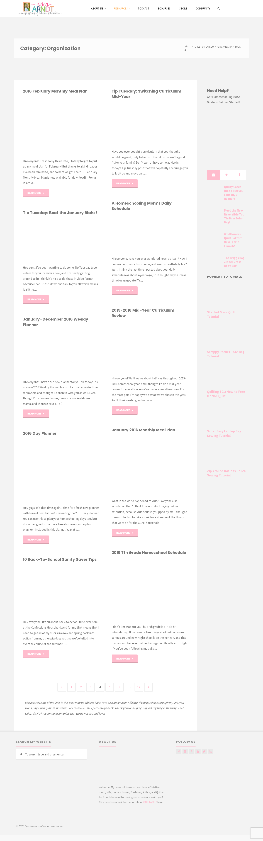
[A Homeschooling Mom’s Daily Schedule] (169, 234)
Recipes (114, 450)
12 (138, 687)
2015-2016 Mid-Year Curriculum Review (143, 312)
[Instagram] (185, 751)
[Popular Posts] (226, 175)
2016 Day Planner (40, 433)
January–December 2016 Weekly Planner (55, 321)
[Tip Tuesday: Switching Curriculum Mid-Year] (169, 124)
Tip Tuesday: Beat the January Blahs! (60, 212)
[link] (218, 8)
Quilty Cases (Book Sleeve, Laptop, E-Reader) (233, 193)
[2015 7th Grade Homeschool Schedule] (169, 589)
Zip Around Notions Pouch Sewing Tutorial (226, 473)
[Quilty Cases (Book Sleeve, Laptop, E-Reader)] (214, 191)
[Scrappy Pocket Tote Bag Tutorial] (226, 337)
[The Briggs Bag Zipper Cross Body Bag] (214, 262)
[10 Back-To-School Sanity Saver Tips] (80, 590)
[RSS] (210, 751)
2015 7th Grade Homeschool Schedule (149, 552)
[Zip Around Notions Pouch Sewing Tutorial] (226, 456)
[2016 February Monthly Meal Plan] (80, 126)
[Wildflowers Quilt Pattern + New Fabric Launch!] (214, 238)
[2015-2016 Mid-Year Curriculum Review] (169, 347)
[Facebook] (178, 751)
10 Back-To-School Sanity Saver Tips (60, 559)
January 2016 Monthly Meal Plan (143, 430)
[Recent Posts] (213, 175)
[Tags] (239, 175)
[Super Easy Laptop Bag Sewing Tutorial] (226, 416)
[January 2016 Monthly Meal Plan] (169, 465)
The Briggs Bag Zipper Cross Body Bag (234, 262)
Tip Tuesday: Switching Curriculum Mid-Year (146, 93)
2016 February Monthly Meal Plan (55, 91)
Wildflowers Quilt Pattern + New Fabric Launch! (234, 240)
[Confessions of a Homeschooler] (39, 8)
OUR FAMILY (150, 802)
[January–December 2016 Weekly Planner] (80, 353)
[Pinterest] (191, 751)
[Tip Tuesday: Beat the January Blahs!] (80, 240)
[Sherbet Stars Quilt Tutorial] (226, 297)
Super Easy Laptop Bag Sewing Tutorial (224, 433)
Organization (23, 341)
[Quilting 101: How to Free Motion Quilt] (226, 377)
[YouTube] (197, 751)
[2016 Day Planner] (80, 470)
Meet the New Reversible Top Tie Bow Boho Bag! (234, 216)
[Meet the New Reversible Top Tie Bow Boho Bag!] (214, 215)
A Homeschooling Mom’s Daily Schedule (142, 205)
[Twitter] (204, 751)
